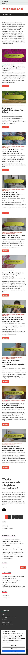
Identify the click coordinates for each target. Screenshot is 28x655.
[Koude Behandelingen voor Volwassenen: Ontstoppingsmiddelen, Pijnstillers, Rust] (14, 349)
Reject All (13, 648)
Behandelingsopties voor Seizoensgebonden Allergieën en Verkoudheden (12, 233)
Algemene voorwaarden (8, 624)
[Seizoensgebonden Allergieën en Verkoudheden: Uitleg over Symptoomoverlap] (14, 261)
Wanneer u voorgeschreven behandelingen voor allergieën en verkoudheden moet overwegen (13, 448)
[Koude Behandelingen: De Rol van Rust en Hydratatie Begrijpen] (14, 224)
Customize (13, 645)
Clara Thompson (12, 72)
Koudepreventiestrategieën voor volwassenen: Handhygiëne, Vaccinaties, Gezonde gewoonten (13, 406)
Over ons (5, 530)
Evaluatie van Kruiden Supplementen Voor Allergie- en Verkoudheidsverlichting (12, 194)
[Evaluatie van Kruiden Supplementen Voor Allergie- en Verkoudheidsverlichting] (14, 181)
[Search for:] (14, 567)
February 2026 (6, 598)
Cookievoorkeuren (6, 622)
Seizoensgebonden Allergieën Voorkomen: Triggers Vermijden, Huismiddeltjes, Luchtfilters (13, 319)
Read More (5, 85)
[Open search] (24, 14)
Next (20, 517)
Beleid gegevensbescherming (9, 617)
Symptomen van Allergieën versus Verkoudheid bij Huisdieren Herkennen (13, 69)
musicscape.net (13, 8)
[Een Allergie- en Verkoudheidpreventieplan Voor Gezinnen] (14, 97)
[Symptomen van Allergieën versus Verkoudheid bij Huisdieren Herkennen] (14, 55)
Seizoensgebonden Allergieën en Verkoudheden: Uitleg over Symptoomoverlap (13, 275)
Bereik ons (5, 526)
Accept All (13, 651)
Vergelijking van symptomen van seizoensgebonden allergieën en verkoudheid (13, 64)
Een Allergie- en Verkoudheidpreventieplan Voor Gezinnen (13, 110)
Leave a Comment (21, 72)
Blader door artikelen (8, 528)
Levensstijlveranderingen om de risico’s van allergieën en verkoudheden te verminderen (12, 151)
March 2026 (6, 595)
